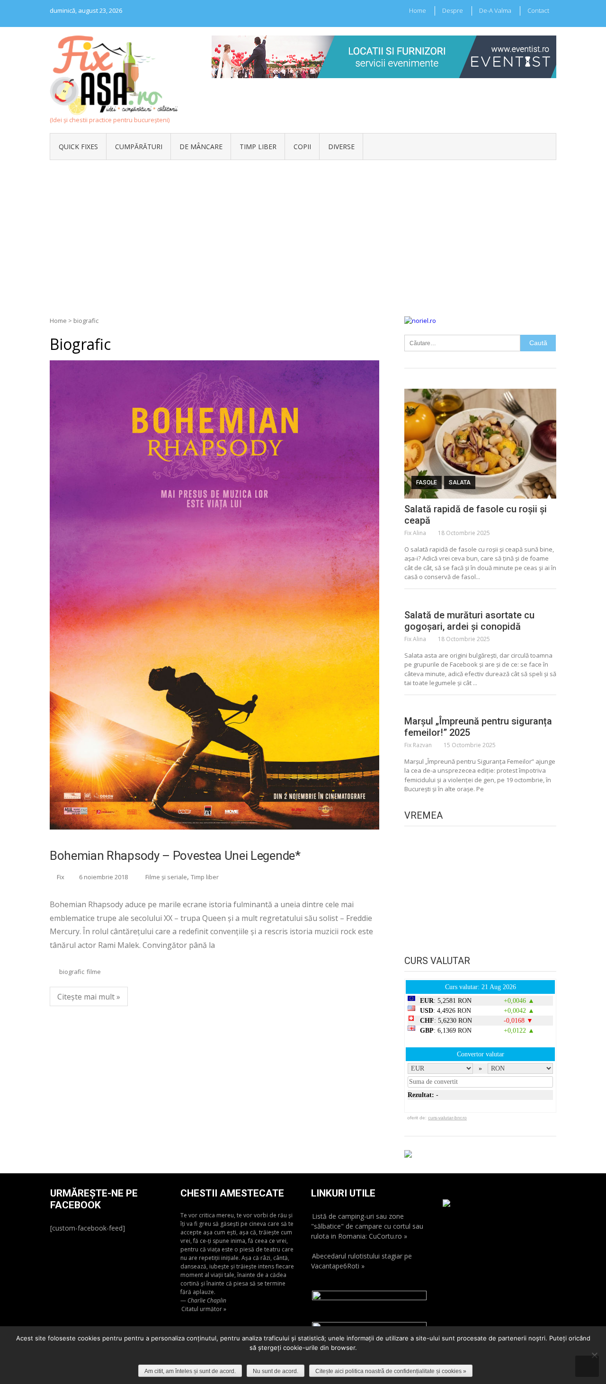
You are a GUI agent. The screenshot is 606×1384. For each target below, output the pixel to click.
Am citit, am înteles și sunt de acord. (190, 1371)
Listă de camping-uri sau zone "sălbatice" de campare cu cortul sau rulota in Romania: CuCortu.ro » (367, 1226)
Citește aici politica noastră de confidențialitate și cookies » (390, 1371)
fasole (426, 482)
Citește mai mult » (88, 996)
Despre (452, 10)
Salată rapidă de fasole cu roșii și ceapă (475, 514)
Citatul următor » (203, 1309)
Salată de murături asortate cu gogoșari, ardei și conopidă (469, 620)
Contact (538, 10)
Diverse (341, 146)
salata (460, 482)
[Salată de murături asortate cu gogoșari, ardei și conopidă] (480, 600)
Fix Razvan (418, 745)
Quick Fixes (78, 146)
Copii (302, 146)
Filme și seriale (166, 877)
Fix (60, 877)
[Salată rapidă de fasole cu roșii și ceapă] (480, 444)
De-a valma (495, 10)
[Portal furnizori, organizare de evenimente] (384, 40)
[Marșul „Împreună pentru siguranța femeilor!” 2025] (480, 706)
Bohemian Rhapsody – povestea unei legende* (175, 855)
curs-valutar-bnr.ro (447, 1117)
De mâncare (201, 146)
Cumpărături (138, 146)
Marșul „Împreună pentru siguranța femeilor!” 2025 (478, 726)
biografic (71, 971)
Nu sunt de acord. (275, 1371)
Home (417, 10)
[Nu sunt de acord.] (594, 1355)
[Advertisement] (303, 231)
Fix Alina (415, 533)
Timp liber (258, 146)
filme (94, 971)
